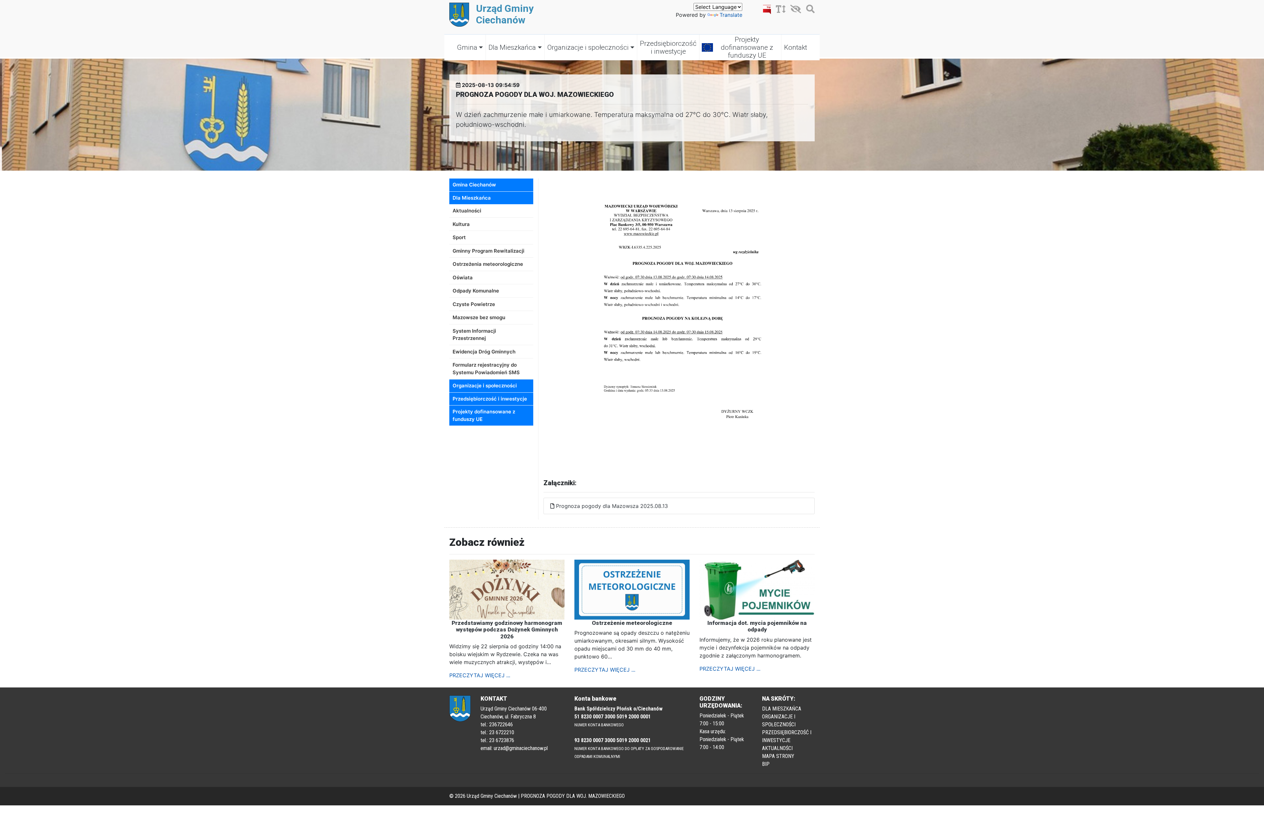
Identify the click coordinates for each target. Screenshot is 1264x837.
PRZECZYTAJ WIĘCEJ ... (479, 675)
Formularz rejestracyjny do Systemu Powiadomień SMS (486, 369)
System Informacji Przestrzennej (474, 335)
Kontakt (795, 47)
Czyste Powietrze (474, 304)
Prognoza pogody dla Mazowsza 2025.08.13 (612, 506)
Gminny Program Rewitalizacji (488, 251)
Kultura (461, 224)
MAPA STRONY (778, 756)
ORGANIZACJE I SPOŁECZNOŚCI (779, 720)
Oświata (463, 277)
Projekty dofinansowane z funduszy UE (747, 47)
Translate (731, 15)
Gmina (467, 47)
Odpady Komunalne (476, 291)
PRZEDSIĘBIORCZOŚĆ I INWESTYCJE (786, 736)
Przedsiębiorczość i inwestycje (668, 47)
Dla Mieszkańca (512, 47)
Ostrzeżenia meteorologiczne (488, 264)
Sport (459, 237)
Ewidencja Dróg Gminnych (484, 352)
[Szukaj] (809, 10)
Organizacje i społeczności (588, 47)
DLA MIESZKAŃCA (781, 709)
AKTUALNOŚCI (777, 748)
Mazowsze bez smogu (479, 317)
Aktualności (467, 211)
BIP (766, 764)
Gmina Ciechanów (474, 184)
